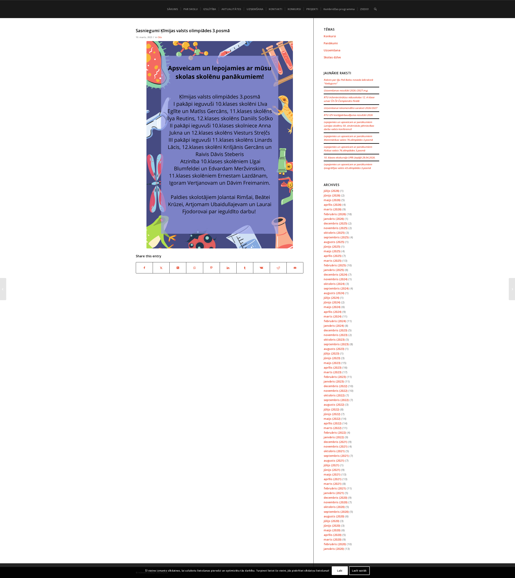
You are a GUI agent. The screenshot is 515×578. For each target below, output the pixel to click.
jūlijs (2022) (331, 409)
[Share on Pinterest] (211, 267)
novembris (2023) (335, 335)
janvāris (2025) (334, 270)
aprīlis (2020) (332, 535)
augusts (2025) (334, 242)
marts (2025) (332, 261)
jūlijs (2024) (331, 298)
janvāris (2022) (334, 437)
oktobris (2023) (334, 339)
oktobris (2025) (334, 233)
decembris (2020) (335, 497)
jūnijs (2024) (332, 302)
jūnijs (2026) (332, 195)
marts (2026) (332, 209)
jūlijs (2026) (331, 191)
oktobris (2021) (334, 451)
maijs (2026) (332, 200)
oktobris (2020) (334, 507)
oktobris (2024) (334, 284)
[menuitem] (172, 9)
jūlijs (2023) (331, 353)
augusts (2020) (334, 516)
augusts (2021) (334, 460)
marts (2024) (332, 316)
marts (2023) (332, 372)
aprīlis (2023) (332, 367)
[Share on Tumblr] (245, 267)
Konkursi (330, 36)
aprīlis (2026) (332, 205)
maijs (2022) (332, 419)
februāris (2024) (335, 321)
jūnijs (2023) (332, 358)
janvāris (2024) (334, 326)
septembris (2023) (336, 344)
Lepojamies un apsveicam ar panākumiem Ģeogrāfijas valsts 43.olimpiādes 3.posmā (348, 166)
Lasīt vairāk (359, 570)
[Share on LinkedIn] (228, 267)
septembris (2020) (336, 512)
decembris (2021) (335, 442)
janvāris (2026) (334, 219)
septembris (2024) (336, 288)
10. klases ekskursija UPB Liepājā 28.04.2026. (349, 157)
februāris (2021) (335, 488)
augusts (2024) (334, 293)
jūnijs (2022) (332, 414)
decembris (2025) (335, 223)
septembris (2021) (336, 456)
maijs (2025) (332, 251)
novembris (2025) (335, 228)
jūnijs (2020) (332, 525)
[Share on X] (161, 267)
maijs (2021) (332, 474)
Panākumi (331, 43)
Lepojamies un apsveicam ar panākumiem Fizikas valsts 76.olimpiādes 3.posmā (348, 148)
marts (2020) (332, 539)
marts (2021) (332, 484)
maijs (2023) (332, 363)
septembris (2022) (336, 400)
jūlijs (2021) (331, 465)
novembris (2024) (335, 279)
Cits (160, 37)
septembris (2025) (336, 237)
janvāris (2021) (334, 493)
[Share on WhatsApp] (194, 267)
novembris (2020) (335, 502)
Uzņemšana (332, 50)
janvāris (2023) (334, 381)
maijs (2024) (332, 307)
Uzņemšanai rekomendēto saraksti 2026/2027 (350, 108)
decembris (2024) (335, 274)
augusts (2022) (334, 404)
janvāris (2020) (334, 549)
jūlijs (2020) (331, 521)
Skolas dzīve (332, 57)
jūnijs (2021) (332, 470)
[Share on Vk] (261, 267)
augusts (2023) (334, 349)
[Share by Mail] (295, 267)
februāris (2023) (335, 377)
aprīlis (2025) (332, 256)
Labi (339, 570)
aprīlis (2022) (332, 423)
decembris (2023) (335, 330)
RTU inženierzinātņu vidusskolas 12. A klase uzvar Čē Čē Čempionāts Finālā (349, 99)
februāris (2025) (335, 265)
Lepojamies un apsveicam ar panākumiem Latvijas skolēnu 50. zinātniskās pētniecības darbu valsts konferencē (349, 125)
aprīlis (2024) (332, 312)
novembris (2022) (335, 391)
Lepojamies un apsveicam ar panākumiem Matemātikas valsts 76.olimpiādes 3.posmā (348, 137)
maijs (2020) (332, 530)
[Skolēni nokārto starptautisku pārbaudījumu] (3, 289)
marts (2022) (332, 428)
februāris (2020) (335, 544)
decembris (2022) (335, 386)
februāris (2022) (335, 432)
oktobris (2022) (334, 395)
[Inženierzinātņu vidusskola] (137, 9)
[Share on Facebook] (144, 267)
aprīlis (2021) (332, 479)
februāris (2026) (335, 214)
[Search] (375, 9)
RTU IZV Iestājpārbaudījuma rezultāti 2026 (348, 115)
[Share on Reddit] (278, 267)
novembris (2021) (335, 446)
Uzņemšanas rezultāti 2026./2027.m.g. (346, 90)
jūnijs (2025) (332, 246)
